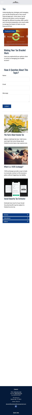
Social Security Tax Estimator (14, 198)
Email (4, 84)
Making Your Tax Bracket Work (15, 51)
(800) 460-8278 (18, 393)
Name (4, 75)
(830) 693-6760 (17, 392)
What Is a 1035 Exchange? (13, 166)
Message (5, 93)
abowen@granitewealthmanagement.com (16, 404)
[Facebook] (16, 406)
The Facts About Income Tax (14, 134)
